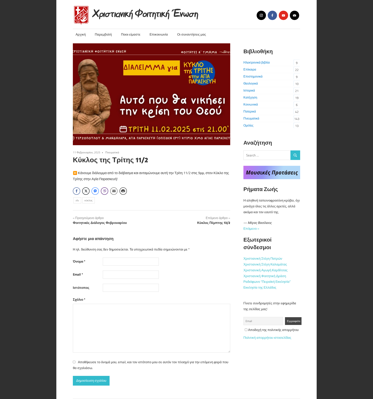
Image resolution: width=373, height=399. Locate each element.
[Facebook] (272, 15)
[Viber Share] (104, 191)
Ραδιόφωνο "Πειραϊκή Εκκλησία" (267, 281)
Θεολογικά (250, 83)
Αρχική (81, 34)
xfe (77, 200)
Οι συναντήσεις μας (191, 34)
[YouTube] (283, 15)
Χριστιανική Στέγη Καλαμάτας (265, 264)
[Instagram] (261, 15)
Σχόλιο (79, 299)
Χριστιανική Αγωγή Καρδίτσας (265, 270)
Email (78, 274)
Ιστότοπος (81, 287)
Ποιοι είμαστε (130, 34)
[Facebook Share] (76, 191)
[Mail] (294, 15)
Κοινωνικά (250, 104)
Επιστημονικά (252, 76)
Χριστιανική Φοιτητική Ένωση (145, 12)
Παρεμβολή (103, 34)
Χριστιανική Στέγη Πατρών (262, 258)
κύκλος (88, 200)
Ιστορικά (249, 90)
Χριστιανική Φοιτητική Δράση (264, 276)
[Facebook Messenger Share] (95, 191)
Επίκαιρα (249, 69)
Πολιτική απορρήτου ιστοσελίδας (267, 337)
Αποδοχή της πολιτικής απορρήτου (273, 329)
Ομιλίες (248, 125)
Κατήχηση (250, 97)
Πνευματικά (112, 152)
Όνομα (79, 261)
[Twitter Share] (86, 191)
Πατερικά (249, 111)
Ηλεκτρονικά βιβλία (256, 62)
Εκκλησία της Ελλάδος (259, 287)
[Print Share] (123, 191)
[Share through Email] (114, 191)
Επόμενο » (251, 228)
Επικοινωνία (159, 34)
